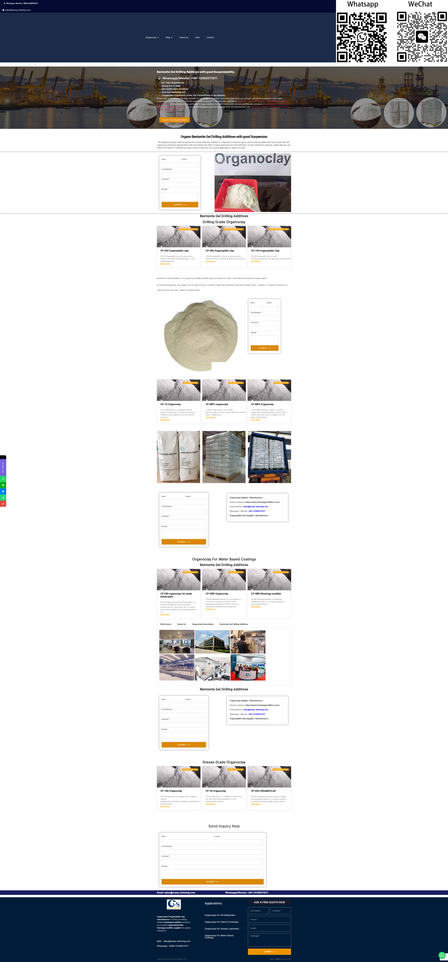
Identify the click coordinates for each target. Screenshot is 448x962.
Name (164, 159)
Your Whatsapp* (167, 169)
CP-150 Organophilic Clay (265, 250)
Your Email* (165, 179)
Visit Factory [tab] (165, 624)
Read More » (165, 264)
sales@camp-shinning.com (18, 10)
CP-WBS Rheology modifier (266, 593)
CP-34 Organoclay (216, 791)
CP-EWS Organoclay (217, 593)
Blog (168, 37)
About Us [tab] (181, 624)
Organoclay (150, 37)
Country (184, 159)
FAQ (197, 37)
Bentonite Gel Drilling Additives (224, 565)
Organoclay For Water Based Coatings (219, 936)
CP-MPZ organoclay (217, 404)
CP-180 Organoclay (171, 791)
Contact (210, 37)
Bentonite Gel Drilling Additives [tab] (234, 624)
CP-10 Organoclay (170, 404)
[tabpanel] (224, 656)
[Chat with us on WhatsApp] (441, 955)
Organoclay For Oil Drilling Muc (220, 915)
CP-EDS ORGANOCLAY (263, 791)
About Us (184, 37)
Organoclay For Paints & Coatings (221, 922)
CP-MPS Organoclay (262, 404)
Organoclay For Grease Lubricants (222, 928)
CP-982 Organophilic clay (220, 250)
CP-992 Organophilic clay (174, 250)
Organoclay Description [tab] (203, 624)
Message (165, 189)
